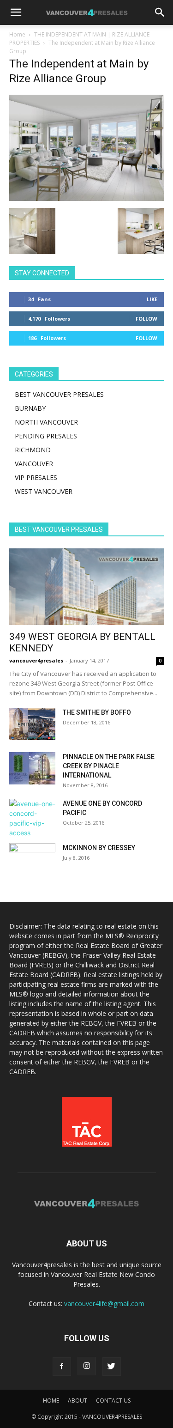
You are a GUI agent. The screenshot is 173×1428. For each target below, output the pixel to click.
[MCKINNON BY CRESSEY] (32, 859)
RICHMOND (33, 449)
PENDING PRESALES (46, 435)
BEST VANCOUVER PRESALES (59, 394)
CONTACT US (113, 1400)
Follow (146, 318)
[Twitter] (111, 1366)
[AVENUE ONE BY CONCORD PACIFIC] (32, 818)
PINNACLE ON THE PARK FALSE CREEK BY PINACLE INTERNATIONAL (109, 766)
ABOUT (77, 1400)
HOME (51, 1400)
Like (152, 299)
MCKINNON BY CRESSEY (99, 847)
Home (17, 34)
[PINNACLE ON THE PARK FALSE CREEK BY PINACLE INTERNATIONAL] (32, 768)
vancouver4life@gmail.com (104, 1303)
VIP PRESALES (36, 477)
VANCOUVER (34, 463)
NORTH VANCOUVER (46, 422)
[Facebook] (62, 1366)
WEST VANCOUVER (43, 491)
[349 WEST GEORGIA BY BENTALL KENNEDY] (86, 586)
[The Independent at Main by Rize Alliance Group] (86, 198)
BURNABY (30, 408)
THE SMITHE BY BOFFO (97, 712)
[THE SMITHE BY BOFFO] (32, 724)
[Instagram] (87, 1366)
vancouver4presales (36, 660)
